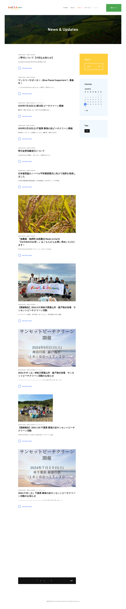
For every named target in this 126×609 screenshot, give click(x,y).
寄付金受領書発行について (31, 151)
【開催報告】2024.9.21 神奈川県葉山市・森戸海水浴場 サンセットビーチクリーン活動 (47, 309)
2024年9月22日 (22, 304)
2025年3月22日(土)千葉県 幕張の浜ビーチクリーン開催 (45, 128)
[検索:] (94, 66)
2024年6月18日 (22, 490)
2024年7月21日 (22, 424)
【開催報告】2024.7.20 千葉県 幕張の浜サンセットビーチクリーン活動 (46, 429)
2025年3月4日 (22, 125)
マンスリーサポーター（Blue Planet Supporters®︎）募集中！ (46, 81)
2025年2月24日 (22, 148)
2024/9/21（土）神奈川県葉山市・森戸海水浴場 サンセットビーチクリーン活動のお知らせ (46, 374)
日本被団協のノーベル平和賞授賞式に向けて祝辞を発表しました (47, 175)
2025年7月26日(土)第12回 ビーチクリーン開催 (41, 106)
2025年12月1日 (22, 54)
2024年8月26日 (22, 370)
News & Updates (31, 54)
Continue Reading (27, 68)
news (87, 130)
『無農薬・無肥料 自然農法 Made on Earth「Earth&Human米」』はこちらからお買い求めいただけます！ (46, 242)
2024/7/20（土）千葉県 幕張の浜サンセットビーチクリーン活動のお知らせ (47, 494)
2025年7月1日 (21, 103)
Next (71, 580)
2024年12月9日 (22, 170)
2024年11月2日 (22, 236)
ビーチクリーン (40, 103)
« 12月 (86, 110)
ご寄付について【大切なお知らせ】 (36, 57)
